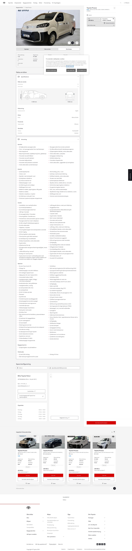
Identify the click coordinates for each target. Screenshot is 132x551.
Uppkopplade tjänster (73, 526)
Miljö (89, 521)
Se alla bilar (35, 391)
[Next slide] (72, 42)
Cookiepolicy (79, 549)
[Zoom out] (51, 377)
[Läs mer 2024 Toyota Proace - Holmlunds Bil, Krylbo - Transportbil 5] (27, 442)
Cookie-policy (69, 66)
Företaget (90, 517)
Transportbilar (30, 527)
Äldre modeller (92, 535)
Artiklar (90, 538)
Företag (35, 3)
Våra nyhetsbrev (51, 536)
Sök (112, 432)
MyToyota (127, 2)
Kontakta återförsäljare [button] (28, 479)
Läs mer (28, 475)
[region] (64, 397)
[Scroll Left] (111, 488)
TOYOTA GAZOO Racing (94, 531)
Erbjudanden (18, 3)
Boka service (72, 529)
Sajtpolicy (63, 549)
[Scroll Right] (114, 488)
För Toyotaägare (56, 3)
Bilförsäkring (71, 523)
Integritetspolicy (71, 549)
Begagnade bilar (27, 3)
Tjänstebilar (30, 524)
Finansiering (47, 3)
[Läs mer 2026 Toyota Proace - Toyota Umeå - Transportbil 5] (104, 442)
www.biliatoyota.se (24, 386)
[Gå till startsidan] (4, 2)
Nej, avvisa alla (70, 70)
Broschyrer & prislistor (53, 530)
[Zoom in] (51, 375)
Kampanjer (50, 533)
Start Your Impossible (93, 528)
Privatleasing (50, 525)
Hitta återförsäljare (52, 517)
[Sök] (120, 3)
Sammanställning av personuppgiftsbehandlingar (94, 549)
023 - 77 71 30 (22, 383)
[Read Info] (114, 25)
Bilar (28, 517)
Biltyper (29, 521)
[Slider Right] (38, 442)
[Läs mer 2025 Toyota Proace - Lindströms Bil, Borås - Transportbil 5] (78, 442)
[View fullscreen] (77, 42)
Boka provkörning (51, 527)
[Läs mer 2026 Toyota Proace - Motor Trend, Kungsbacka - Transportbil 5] (53, 442)
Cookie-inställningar (51, 70)
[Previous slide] (69, 42)
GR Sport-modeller (32, 534)
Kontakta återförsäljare (101, 423)
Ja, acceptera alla (82, 70)
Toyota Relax (71, 517)
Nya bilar (10, 3)
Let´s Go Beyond (92, 524)
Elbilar (40, 3)
